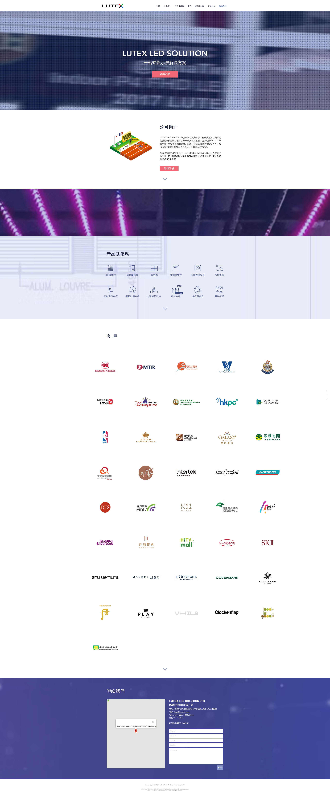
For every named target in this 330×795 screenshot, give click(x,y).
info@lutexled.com (181, 712)
